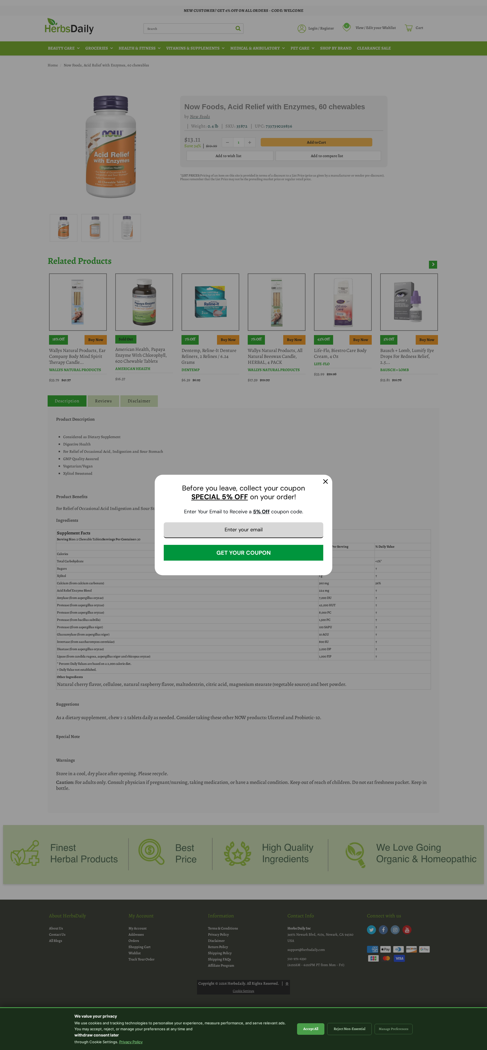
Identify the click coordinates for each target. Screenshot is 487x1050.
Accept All (310, 1028)
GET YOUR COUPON (243, 552)
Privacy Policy (131, 1042)
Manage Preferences (393, 1029)
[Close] (325, 481)
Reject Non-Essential (349, 1028)
